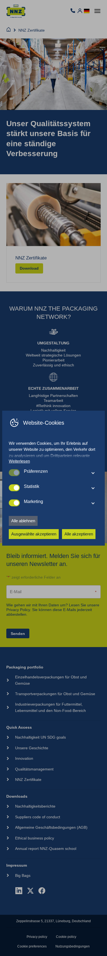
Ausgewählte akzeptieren (33, 534)
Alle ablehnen (23, 520)
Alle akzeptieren (78, 534)
